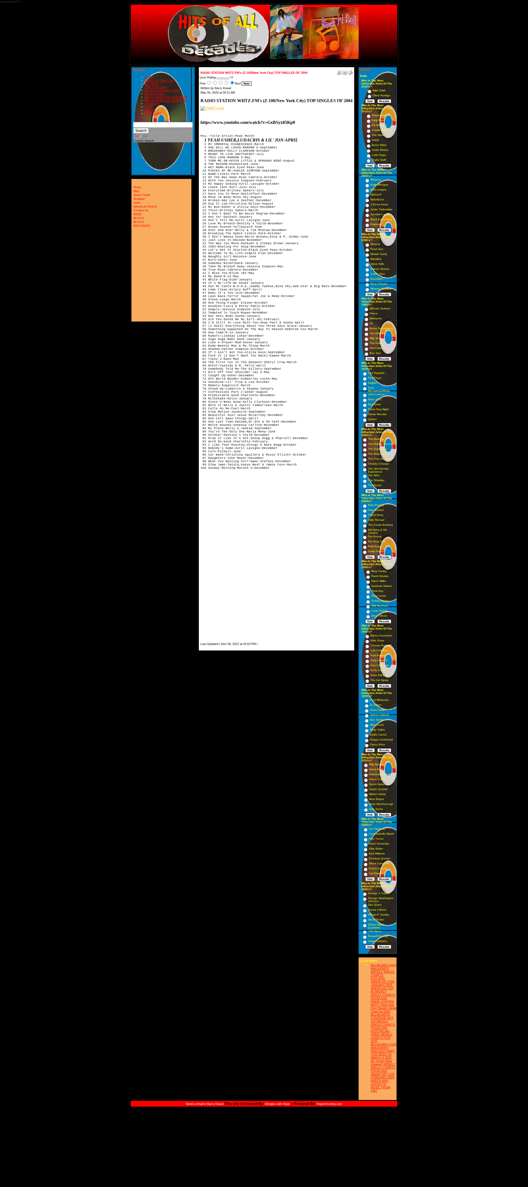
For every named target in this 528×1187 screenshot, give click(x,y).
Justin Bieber (380, 149)
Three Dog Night (378, 409)
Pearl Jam (376, 249)
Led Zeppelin (376, 372)
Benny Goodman (381, 635)
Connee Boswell (380, 645)
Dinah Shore (379, 615)
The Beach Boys (378, 453)
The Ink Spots (379, 680)
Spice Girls (377, 263)
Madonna (376, 318)
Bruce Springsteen (381, 328)
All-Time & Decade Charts (162, 90)
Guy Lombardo (379, 665)
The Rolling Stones (380, 443)
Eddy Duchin (378, 670)
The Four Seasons (380, 458)
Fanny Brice (377, 744)
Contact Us (152, 103)
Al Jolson (375, 704)
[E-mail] (350, 71)
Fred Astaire (378, 655)
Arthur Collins (377, 779)
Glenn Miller (378, 580)
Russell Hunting (378, 936)
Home (149, 77)
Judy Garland (378, 660)
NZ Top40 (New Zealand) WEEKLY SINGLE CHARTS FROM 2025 (383, 1065)
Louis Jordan (379, 610)
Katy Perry (378, 120)
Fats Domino (376, 509)
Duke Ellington (379, 675)
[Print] (345, 71)
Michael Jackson (380, 308)
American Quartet (380, 774)
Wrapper (139, 198)
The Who (374, 475)
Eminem (375, 224)
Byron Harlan (377, 784)
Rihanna (375, 179)
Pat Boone (375, 536)
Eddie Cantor (378, 734)
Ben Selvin (377, 719)
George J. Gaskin (379, 893)
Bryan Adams (378, 283)
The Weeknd (380, 135)
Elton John (375, 399)
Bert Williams (377, 853)
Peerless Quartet (379, 858)
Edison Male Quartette (376, 926)
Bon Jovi (375, 353)
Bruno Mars (379, 144)
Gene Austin (378, 709)
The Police (376, 343)
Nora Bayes (376, 799)
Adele (375, 139)
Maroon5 (376, 194)
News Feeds (141, 195)
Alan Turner (376, 838)
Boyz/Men (376, 278)
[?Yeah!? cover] (212, 108)
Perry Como (378, 595)
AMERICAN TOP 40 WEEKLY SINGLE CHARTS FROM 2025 (383, 993)
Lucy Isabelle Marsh (381, 833)
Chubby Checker (378, 463)
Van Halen (376, 333)
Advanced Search (145, 206)
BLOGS (150, 110)
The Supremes (377, 448)
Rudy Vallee (377, 729)
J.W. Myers (374, 931)
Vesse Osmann (377, 941)
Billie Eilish (379, 90)
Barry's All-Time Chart (159, 80)
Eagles (372, 382)
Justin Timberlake (381, 209)
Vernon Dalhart (379, 714)
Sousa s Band (377, 909)
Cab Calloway (379, 650)
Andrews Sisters (381, 585)
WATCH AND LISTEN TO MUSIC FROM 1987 (380, 1085)
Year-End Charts (156, 87)
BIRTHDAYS (153, 113)
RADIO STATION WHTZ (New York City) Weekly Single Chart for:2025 (384, 1006)
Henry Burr (376, 769)
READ (149, 106)
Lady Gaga (379, 154)
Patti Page (374, 546)
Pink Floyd (374, 377)
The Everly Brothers (380, 524)
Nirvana (375, 244)
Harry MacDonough (381, 803)
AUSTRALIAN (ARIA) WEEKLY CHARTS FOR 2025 (381, 1036)
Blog (136, 191)
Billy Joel (375, 338)
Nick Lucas (377, 724)
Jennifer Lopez (379, 214)
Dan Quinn (375, 904)
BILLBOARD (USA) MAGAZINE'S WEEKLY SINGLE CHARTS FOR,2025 (384, 971)
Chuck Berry (375, 514)
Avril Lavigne (378, 189)
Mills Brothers (379, 605)
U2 (371, 323)
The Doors (374, 485)
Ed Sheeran (379, 125)
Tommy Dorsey (380, 600)
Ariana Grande (381, 115)
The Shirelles (376, 480)
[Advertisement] (216, 558)
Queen (372, 419)
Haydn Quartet (378, 789)
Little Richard (376, 519)
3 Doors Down (379, 204)
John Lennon (376, 394)
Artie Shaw (377, 640)
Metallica (375, 258)
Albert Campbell (379, 863)
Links (137, 202)
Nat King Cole (377, 541)
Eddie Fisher (376, 551)
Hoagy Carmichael (381, 739)
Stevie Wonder (377, 414)
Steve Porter (376, 919)
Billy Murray (376, 764)
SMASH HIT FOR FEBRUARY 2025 (382, 1075)
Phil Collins (376, 348)
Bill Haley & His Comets (377, 531)
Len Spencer (377, 828)
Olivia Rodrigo (381, 95)
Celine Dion (377, 273)
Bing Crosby (379, 571)
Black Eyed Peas (381, 219)
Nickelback (377, 199)
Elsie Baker (376, 848)
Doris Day (377, 590)
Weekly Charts (155, 93)
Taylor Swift (379, 159)
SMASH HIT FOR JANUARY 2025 (382, 983)
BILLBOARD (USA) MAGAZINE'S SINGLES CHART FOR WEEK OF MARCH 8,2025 (384, 1051)
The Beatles (375, 438)
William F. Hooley (378, 914)
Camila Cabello (381, 130)
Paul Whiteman (379, 699)
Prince (374, 313)
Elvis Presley (376, 505)
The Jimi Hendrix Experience (378, 470)
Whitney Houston (381, 288)
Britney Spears (379, 268)
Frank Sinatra (379, 576)
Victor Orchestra (379, 843)
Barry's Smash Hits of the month (166, 97)
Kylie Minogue (379, 184)
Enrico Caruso (378, 868)
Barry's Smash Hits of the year (165, 100)
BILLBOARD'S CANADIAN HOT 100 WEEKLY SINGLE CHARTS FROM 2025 (383, 1021)
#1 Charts (151, 83)
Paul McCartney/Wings (379, 389)
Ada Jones (376, 808)
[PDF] (339, 71)
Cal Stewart (376, 873)
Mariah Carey (378, 253)
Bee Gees (374, 404)
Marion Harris (377, 794)
